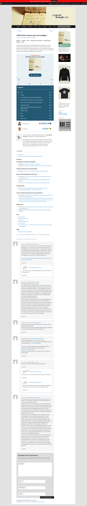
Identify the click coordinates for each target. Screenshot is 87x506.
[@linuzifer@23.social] (41, 123)
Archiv (39, 26)
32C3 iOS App (22, 223)
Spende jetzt (54, 1)
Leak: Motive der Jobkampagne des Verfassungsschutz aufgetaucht (38, 165)
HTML (42, 145)
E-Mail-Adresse (22, 487)
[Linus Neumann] (45, 123)
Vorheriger (18, 30)
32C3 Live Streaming (23, 218)
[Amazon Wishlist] (50, 123)
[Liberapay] (48, 129)
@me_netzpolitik (64, 114)
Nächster (51, 30)
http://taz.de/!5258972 (36, 343)
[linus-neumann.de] (39, 123)
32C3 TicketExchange (23, 221)
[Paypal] (48, 123)
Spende (64, 106)
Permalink (47, 234)
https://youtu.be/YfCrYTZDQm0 (27, 349)
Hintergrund (24, 26)
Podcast (18, 26)
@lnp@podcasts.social (63, 113)
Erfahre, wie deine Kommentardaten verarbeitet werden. (33, 501)
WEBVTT (46, 145)
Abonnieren (30, 26)
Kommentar (21, 464)
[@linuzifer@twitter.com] (47, 123)
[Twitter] (43, 129)
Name (21, 481)
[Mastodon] (45, 129)
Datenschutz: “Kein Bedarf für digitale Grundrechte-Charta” (36, 171)
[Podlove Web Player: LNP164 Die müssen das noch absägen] (35, 87)
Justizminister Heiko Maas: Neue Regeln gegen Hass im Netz (34, 188)
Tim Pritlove (33, 37)
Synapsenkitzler (24, 338)
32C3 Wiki (21, 220)
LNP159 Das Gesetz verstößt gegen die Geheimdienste (30, 156)
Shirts (54, 26)
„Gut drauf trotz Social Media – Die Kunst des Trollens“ (30, 189)
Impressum (45, 26)
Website (20, 493)
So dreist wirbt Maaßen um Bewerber (32, 164)
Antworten (24, 262)
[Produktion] (65, 125)
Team (35, 26)
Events (50, 26)
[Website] (47, 129)
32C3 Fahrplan (22, 217)
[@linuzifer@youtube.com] (43, 123)
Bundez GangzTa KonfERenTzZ (25, 231)
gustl (22, 282)
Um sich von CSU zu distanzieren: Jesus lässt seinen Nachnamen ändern (34, 182)
